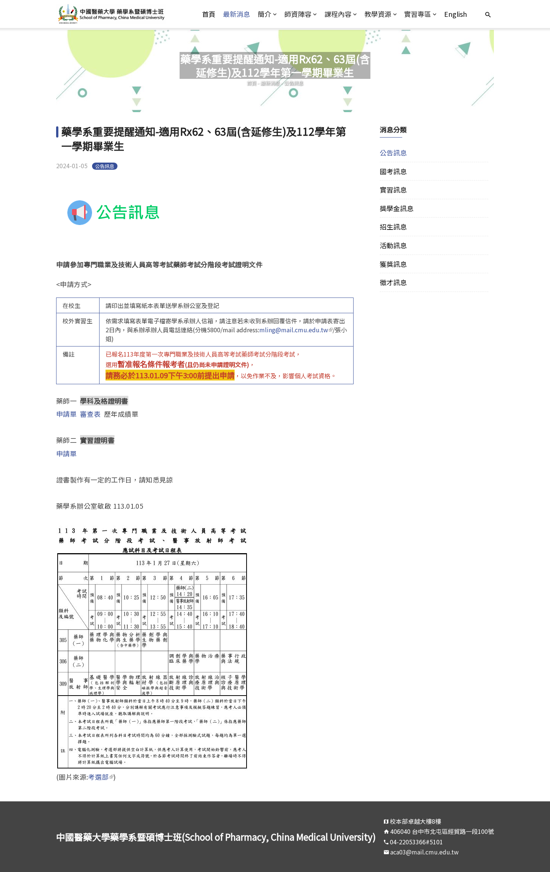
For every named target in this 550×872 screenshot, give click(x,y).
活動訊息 (393, 245)
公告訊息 (293, 82)
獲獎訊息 (393, 264)
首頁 (209, 14)
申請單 (66, 414)
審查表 (90, 414)
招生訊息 (393, 226)
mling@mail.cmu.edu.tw (296, 329)
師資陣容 (297, 14)
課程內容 (337, 14)
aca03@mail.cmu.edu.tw (424, 851)
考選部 (100, 777)
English (455, 14)
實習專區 (417, 14)
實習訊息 (393, 189)
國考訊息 (393, 171)
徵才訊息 (393, 282)
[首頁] (111, 14)
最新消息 (236, 14)
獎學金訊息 (396, 208)
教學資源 (377, 14)
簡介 (264, 14)
